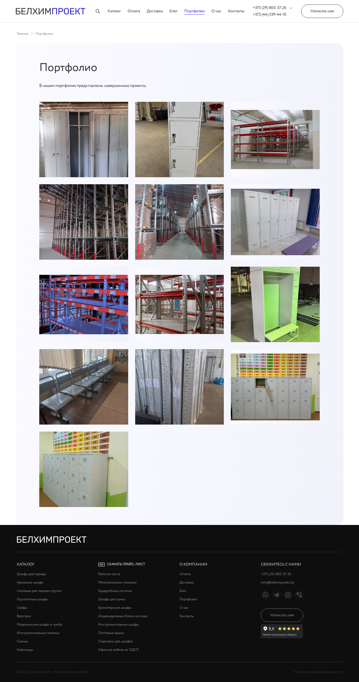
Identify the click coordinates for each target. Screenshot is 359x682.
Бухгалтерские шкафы (114, 607)
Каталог (114, 11)
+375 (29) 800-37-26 (270, 8)
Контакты (236, 11)
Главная (22, 33)
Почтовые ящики (111, 633)
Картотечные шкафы (32, 599)
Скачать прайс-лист (126, 564)
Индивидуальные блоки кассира (123, 616)
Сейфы (22, 607)
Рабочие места (109, 574)
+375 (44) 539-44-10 (269, 14)
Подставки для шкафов (115, 641)
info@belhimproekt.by (277, 582)
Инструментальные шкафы (118, 624)
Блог (173, 11)
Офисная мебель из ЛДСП (118, 650)
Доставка (155, 11)
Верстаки (24, 616)
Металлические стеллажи (117, 582)
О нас (216, 11)
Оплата (134, 11)
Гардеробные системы (115, 591)
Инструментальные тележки (38, 633)
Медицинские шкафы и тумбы (40, 624)
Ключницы (25, 650)
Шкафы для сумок (111, 599)
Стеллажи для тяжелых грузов (39, 591)
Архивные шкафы (30, 582)
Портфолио (194, 11)
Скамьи (22, 641)
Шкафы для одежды (31, 574)
